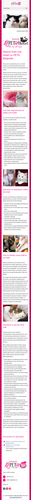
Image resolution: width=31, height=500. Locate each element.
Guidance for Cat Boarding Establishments (12, 445)
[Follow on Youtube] (7, 489)
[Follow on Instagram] (10, 489)
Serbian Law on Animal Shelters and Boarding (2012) (15, 442)
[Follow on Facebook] (4, 489)
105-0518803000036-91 (15, 497)
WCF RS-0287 (18, 495)
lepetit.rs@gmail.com (12, 480)
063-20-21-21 (10, 476)
